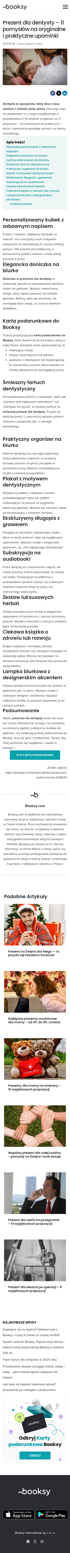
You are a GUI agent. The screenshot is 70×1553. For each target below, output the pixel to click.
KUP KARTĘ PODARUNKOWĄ (35, 755)
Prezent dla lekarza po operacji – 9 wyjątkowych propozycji (35, 1289)
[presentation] (35, 925)
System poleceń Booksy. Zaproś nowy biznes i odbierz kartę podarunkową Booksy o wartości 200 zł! (33, 1347)
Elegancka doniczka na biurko (26, 156)
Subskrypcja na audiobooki (25, 182)
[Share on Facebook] (52, 93)
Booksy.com (35, 806)
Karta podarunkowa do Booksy (27, 160)
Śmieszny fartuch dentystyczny (27, 164)
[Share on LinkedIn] (64, 93)
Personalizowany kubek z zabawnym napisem (31, 149)
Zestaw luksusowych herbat (25, 186)
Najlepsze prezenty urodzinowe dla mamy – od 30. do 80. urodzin (34, 1020)
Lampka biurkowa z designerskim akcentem (29, 197)
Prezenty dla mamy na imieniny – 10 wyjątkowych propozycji (34, 1087)
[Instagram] (42, 1541)
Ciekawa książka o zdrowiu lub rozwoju (33, 191)
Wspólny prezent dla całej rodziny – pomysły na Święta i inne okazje (34, 1155)
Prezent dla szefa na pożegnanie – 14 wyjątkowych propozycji (33, 1222)
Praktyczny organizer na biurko (27, 169)
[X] (35, 1541)
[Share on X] (58, 93)
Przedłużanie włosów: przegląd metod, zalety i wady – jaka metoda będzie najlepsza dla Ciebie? (33, 1372)
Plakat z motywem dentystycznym (30, 173)
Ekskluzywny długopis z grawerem (29, 178)
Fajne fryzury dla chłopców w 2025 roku (30, 1359)
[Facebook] (28, 1541)
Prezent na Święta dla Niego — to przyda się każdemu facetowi (33, 953)
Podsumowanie (21, 204)
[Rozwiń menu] (65, 7)
